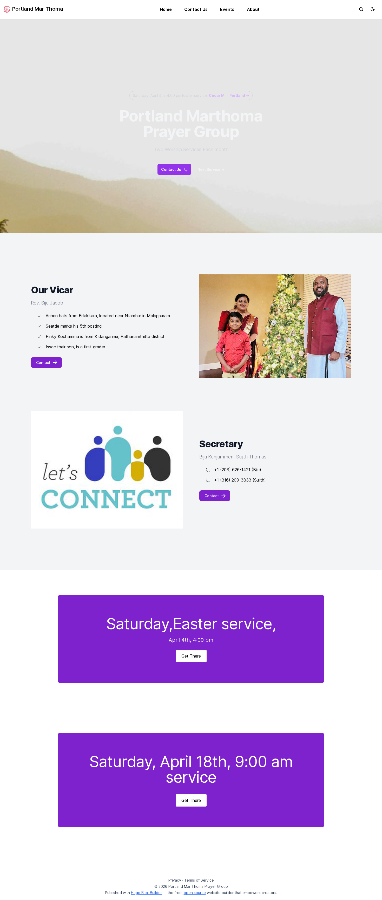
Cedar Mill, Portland (229, 95)
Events (227, 9)
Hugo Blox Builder (146, 892)
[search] (361, 9)
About (253, 9)
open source (195, 892)
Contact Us (196, 9)
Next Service (211, 169)
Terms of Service (199, 880)
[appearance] (373, 9)
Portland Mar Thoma (37, 9)
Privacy (174, 880)
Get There (191, 656)
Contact (43, 362)
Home (166, 9)
